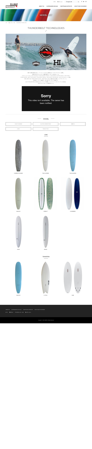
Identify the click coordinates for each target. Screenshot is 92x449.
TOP (55, 1)
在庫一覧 (72, 123)
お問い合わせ (60, 1)
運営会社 (11, 312)
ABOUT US (41, 6)
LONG (18, 128)
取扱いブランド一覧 (12, 22)
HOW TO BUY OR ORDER (80, 6)
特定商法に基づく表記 (20, 312)
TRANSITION (46, 128)
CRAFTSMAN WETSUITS (66, 6)
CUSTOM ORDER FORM (45, 123)
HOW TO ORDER (18, 123)
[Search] (78, 1)
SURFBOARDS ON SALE (52, 6)
